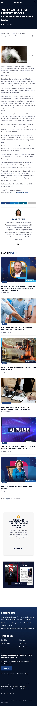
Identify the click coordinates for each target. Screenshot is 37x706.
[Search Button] (35, 2)
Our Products (14, 684)
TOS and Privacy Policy (22, 674)
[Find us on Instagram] (7, 693)
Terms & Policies (5, 689)
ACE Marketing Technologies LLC (20, 689)
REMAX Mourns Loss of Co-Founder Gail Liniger (16, 487)
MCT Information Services (19, 192)
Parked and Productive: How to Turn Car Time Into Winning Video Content (18, 524)
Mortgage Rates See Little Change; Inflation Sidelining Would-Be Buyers (15, 408)
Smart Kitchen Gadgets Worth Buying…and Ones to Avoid (18, 368)
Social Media (23, 647)
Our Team (21, 684)
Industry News (7, 403)
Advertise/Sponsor (6, 686)
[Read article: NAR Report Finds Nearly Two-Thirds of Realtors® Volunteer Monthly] (18, 310)
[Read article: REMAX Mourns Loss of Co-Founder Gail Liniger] (18, 469)
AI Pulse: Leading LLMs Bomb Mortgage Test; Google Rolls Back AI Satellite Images (18, 448)
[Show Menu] (2, 2)
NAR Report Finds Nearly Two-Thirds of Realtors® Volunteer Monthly (16, 329)
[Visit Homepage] (18, 2)
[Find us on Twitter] (4, 693)
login (7, 499)
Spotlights (4, 640)
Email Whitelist (23, 686)
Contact (28, 684)
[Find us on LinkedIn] (13, 693)
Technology (22, 643)
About (3, 684)
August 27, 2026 (6, 293)
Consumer (9, 24)
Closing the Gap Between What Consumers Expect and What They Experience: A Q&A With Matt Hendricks (18, 288)
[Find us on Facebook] (1, 693)
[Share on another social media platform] (32, 203)
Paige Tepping (18, 219)
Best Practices (5, 643)
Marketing (22, 640)
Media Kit (15, 686)
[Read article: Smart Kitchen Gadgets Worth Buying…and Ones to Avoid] (18, 350)
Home (2, 24)
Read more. (22, 539)
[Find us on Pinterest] (10, 693)
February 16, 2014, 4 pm (19, 33)
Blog (8, 684)
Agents (5, 282)
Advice (3, 647)
